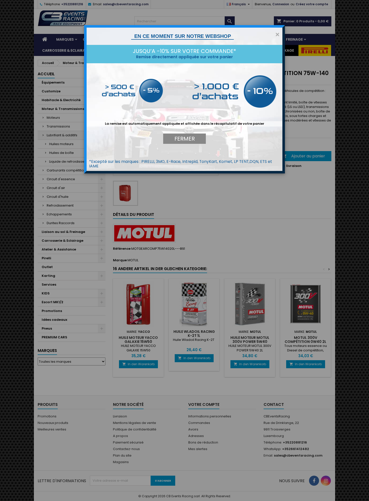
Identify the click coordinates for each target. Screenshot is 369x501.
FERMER (184, 139)
